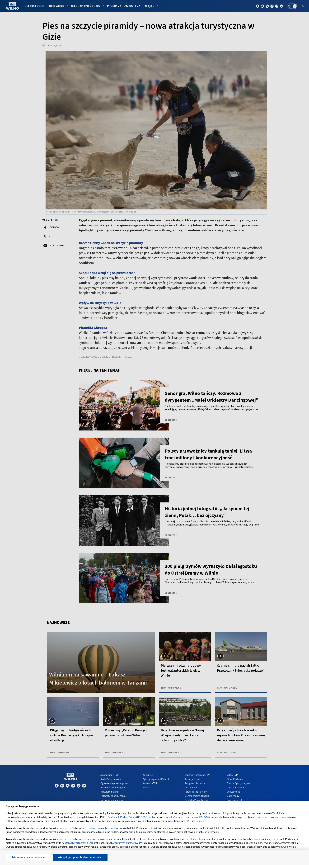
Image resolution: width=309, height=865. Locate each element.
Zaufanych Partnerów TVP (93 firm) (193, 817)
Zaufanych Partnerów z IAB (77, 843)
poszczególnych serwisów (103, 828)
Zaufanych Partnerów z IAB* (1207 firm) (130, 817)
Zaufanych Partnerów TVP (128, 843)
